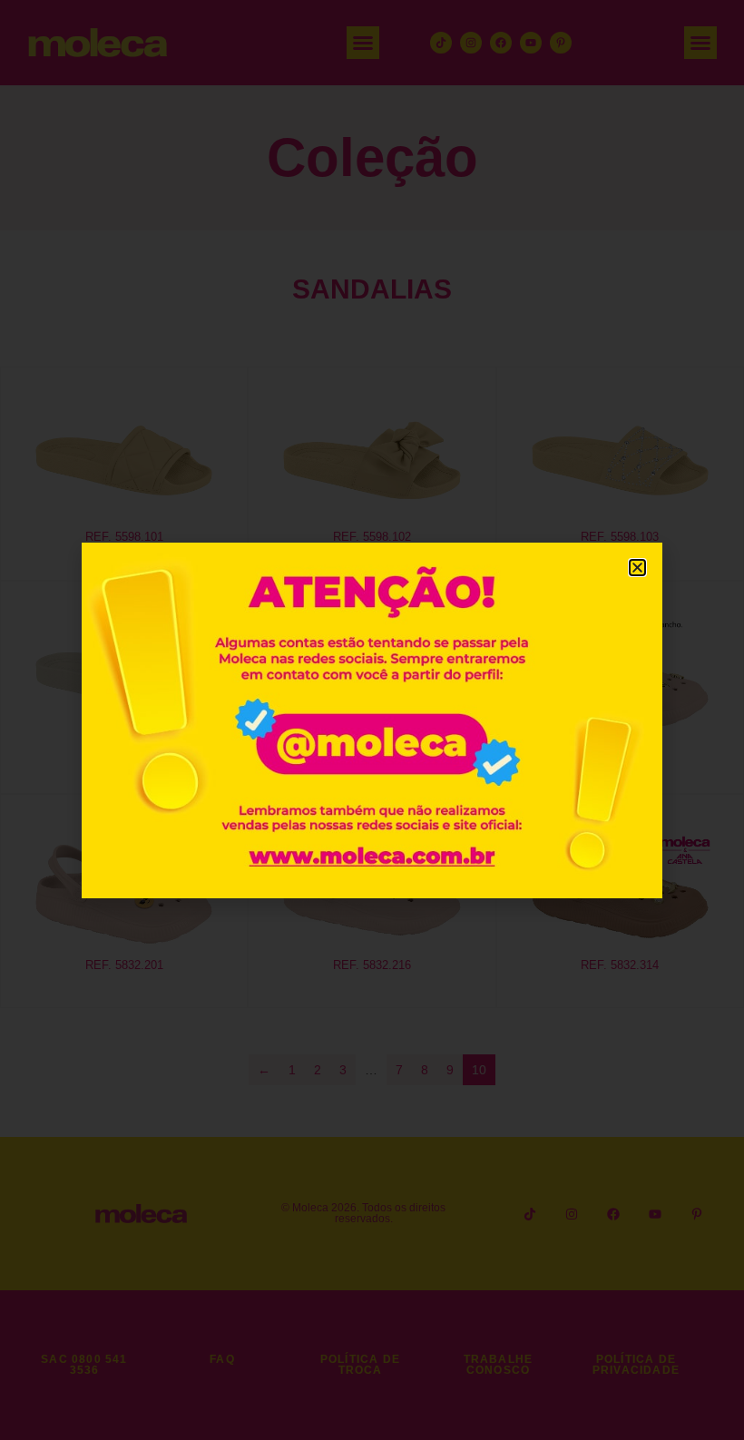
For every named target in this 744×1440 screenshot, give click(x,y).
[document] (372, 720)
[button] (637, 567)
